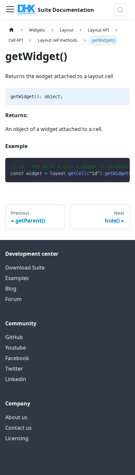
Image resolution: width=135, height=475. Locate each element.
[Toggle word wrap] (109, 166)
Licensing (17, 438)
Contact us (18, 427)
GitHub (14, 337)
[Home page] (11, 30)
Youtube (15, 347)
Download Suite (25, 267)
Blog (10, 288)
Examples (17, 278)
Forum (13, 299)
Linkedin (15, 379)
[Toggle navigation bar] (10, 9)
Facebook (17, 358)
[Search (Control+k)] (120, 10)
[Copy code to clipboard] (121, 166)
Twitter (14, 368)
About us (16, 417)
